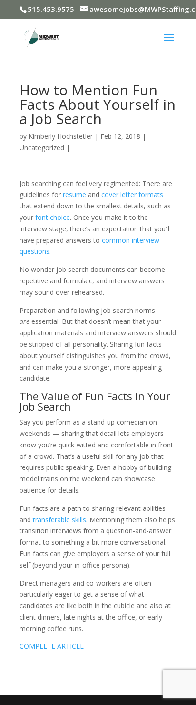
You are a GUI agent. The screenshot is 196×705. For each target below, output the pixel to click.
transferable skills (59, 519)
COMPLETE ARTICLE (52, 646)
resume (74, 194)
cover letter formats (132, 194)
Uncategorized (42, 147)
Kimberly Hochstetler (61, 136)
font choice (52, 217)
